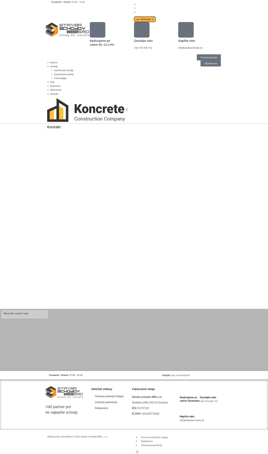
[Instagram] (210, 375)
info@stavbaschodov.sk (190, 47)
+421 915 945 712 (143, 47)
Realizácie (55, 85)
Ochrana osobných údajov (154, 437)
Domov (53, 62)
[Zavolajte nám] (142, 30)
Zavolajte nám (143, 41)
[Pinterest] (215, 375)
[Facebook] (206, 375)
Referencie (55, 89)
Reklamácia (147, 441)
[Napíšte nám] (186, 30)
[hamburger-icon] (220, 435)
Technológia (60, 78)
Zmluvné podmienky (151, 445)
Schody (54, 66)
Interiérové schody (63, 70)
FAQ (52, 82)
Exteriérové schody (64, 74)
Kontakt (54, 93)
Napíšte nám (186, 41)
